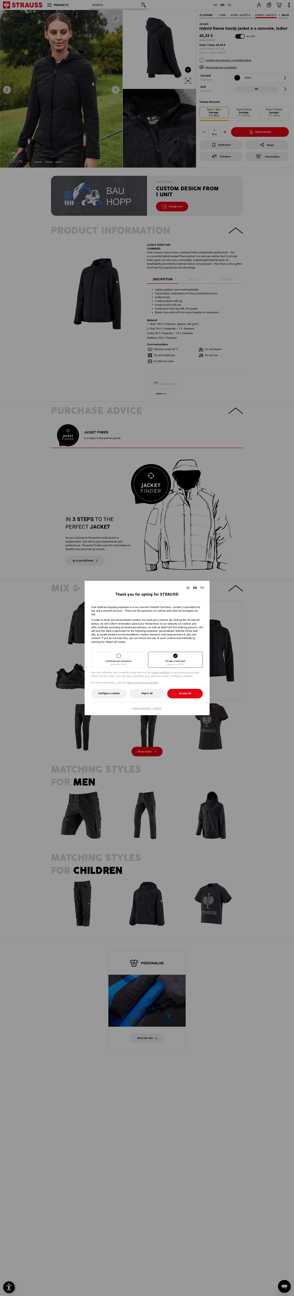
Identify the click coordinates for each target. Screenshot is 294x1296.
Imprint (157, 708)
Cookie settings (160, 672)
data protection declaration (143, 682)
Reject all (147, 693)
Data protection (142, 708)
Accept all (185, 693)
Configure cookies (109, 693)
